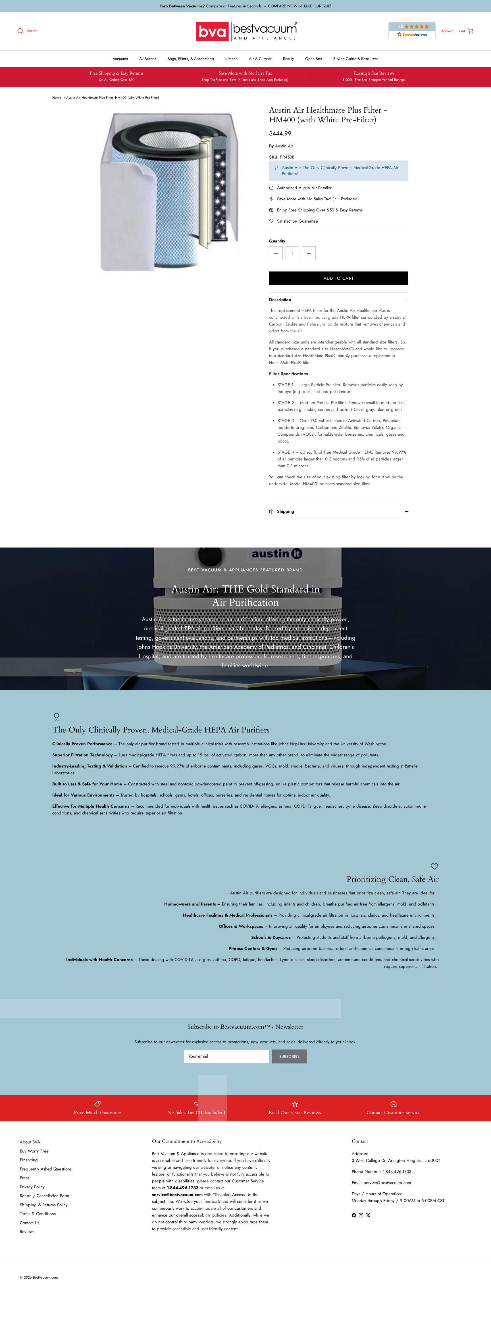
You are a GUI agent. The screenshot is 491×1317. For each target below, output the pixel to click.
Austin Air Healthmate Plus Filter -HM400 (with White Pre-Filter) (112, 97)
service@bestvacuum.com (387, 1183)
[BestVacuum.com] (245, 31)
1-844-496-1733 (397, 1171)
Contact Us (29, 1223)
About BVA (30, 1142)
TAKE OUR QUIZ (317, 6)
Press (24, 1178)
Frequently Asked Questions (46, 1169)
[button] (276, 253)
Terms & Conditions (38, 1214)
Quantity (277, 241)
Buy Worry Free (34, 1151)
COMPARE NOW (282, 6)
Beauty (288, 58)
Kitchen (231, 58)
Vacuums (120, 58)
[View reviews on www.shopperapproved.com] (412, 31)
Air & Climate (260, 58)
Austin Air (284, 146)
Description (280, 300)
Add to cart (339, 278)
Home (56, 97)
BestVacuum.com (45, 1277)
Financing (29, 1160)
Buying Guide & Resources (355, 58)
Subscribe (289, 1056)
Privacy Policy (32, 1187)
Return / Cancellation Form (44, 1196)
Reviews (27, 1231)
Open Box (313, 58)
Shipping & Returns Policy (44, 1205)
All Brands (147, 58)
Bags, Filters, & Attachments (191, 58)
